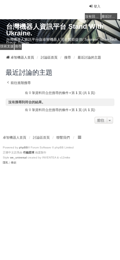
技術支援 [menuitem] (7, 46)
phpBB (23, 147)
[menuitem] (5, 162)
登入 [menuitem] (97, 6)
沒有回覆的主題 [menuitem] (93, 16)
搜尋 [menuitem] (18, 46)
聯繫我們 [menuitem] (63, 137)
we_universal (18, 157)
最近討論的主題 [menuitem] (109, 16)
